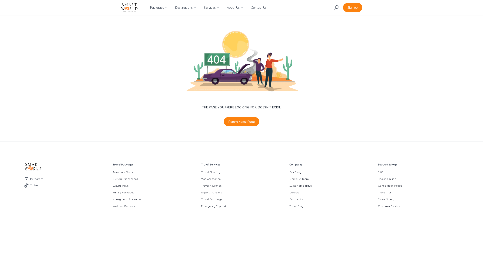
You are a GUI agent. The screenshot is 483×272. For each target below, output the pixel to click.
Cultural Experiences (125, 179)
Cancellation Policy (390, 185)
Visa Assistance (211, 179)
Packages (157, 7)
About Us (233, 7)
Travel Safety (386, 199)
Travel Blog (296, 206)
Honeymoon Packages (127, 199)
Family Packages (123, 192)
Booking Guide (387, 179)
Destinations (184, 7)
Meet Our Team (299, 179)
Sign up (353, 7)
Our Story (295, 172)
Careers (294, 192)
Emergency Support (213, 206)
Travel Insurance (211, 185)
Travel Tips (384, 192)
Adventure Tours (123, 172)
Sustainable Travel (300, 185)
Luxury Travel (121, 185)
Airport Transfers (211, 192)
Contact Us (259, 7)
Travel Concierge (211, 199)
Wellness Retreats (124, 206)
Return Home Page (241, 122)
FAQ (380, 172)
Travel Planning (210, 172)
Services (210, 7)
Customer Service (389, 206)
